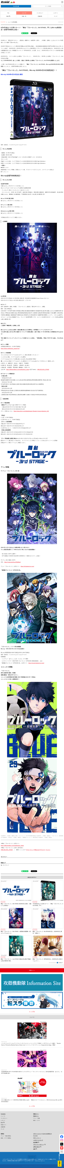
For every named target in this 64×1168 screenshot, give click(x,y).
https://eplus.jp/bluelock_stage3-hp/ (10, 348)
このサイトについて (38, 1140)
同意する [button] (59, 1163)
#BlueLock (37, 849)
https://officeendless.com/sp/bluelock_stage (17, 369)
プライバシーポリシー (38, 1144)
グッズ (55, 16)
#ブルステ (42, 849)
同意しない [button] (59, 1157)
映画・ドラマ (36, 1120)
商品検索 (15, 6)
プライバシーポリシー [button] (40, 1160)
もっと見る (32, 1011)
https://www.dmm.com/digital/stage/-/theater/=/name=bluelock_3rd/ (31, 411)
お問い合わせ (36, 1146)
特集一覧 (24, 16)
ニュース (24, 13)
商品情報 (35, 1136)
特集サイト (3, 1124)
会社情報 (35, 1142)
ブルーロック (5, 865)
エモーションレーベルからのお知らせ (42, 1133)
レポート (56, 13)
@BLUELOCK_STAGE (43, 369)
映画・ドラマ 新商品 (6, 1138)
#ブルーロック (30, 849)
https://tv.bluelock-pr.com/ (27, 566)
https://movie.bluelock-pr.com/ (36, 663)
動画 (7, 16)
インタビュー (40, 13)
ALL (8, 13)
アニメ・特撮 (36, 1118)
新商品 (2, 1133)
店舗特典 (40, 16)
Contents (3, 1114)
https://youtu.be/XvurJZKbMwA (12, 562)
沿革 (34, 1149)
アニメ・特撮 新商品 (6, 1136)
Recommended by (53, 962)
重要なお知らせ (37, 1138)
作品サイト (36, 1116)
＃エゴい (48, 849)
